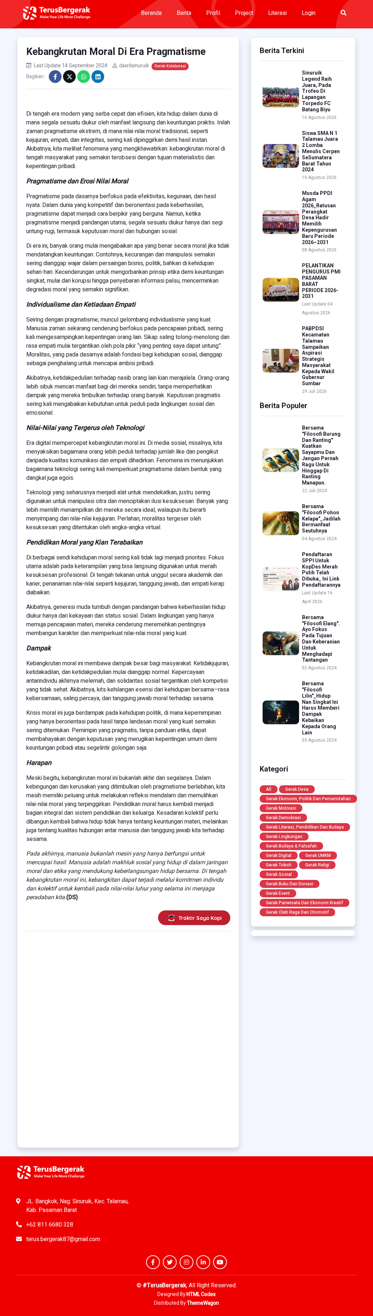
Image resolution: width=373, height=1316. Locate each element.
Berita (184, 13)
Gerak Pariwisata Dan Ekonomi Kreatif (304, 903)
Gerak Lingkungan (284, 836)
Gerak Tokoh (278, 865)
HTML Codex (201, 1294)
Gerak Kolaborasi (170, 66)
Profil (213, 13)
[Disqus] (128, 1037)
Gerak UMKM (318, 855)
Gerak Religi (317, 865)
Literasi (277, 13)
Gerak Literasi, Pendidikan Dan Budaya (305, 827)
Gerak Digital (278, 855)
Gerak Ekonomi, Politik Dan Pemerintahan (308, 798)
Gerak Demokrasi (283, 817)
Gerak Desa (297, 789)
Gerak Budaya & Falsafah (291, 846)
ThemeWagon (203, 1303)
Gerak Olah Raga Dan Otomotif (297, 912)
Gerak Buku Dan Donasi (289, 884)
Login (308, 13)
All (268, 789)
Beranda (151, 13)
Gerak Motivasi (281, 808)
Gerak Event (278, 893)
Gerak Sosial (279, 874)
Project (244, 13)
